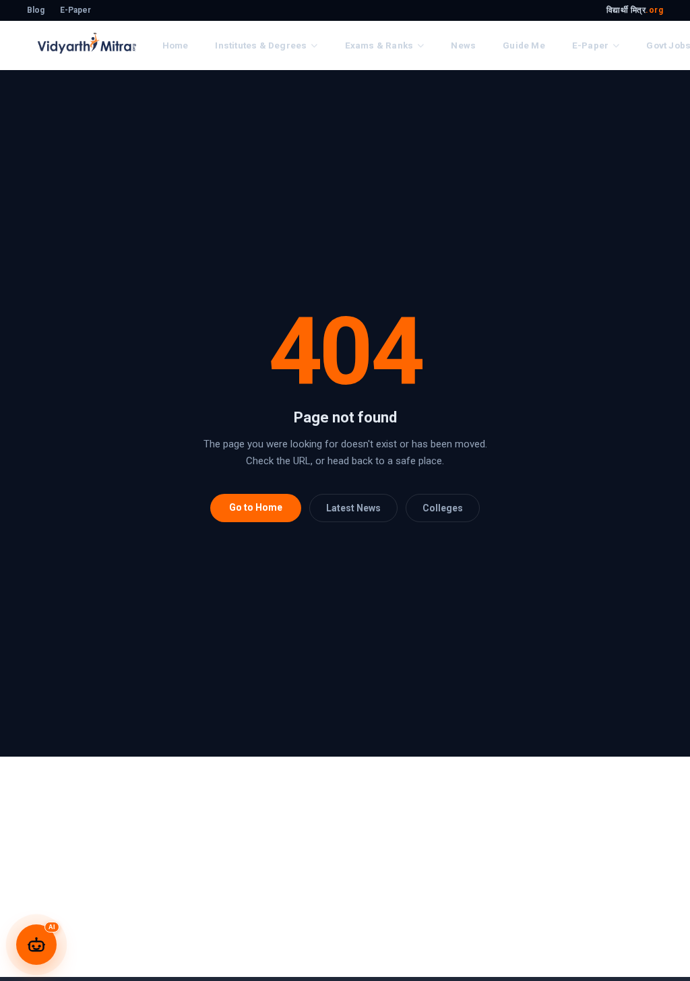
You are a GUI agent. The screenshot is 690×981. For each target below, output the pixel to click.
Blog (35, 10)
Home (175, 45)
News (463, 45)
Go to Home (255, 507)
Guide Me (524, 45)
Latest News (353, 508)
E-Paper (75, 10)
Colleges (442, 508)
